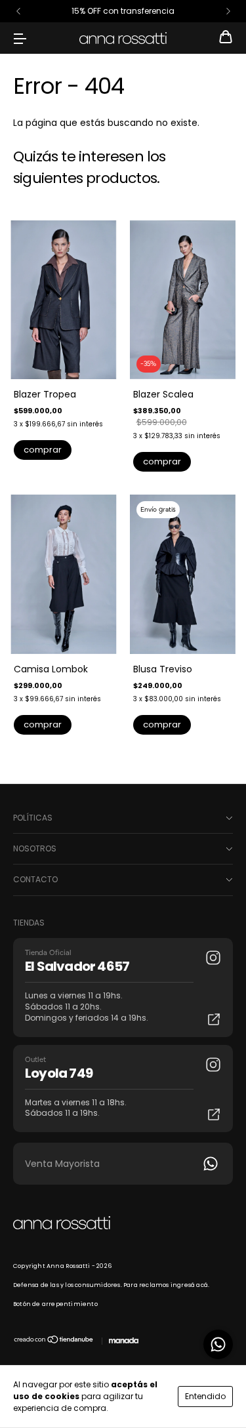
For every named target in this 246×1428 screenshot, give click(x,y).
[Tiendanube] (54, 1342)
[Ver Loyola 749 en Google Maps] (214, 1114)
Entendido (205, 1396)
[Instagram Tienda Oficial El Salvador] (213, 957)
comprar (43, 449)
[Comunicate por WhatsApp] (218, 1344)
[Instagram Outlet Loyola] (213, 1064)
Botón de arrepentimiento (55, 1304)
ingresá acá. (190, 1285)
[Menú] (19, 38)
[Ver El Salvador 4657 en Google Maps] (214, 1019)
